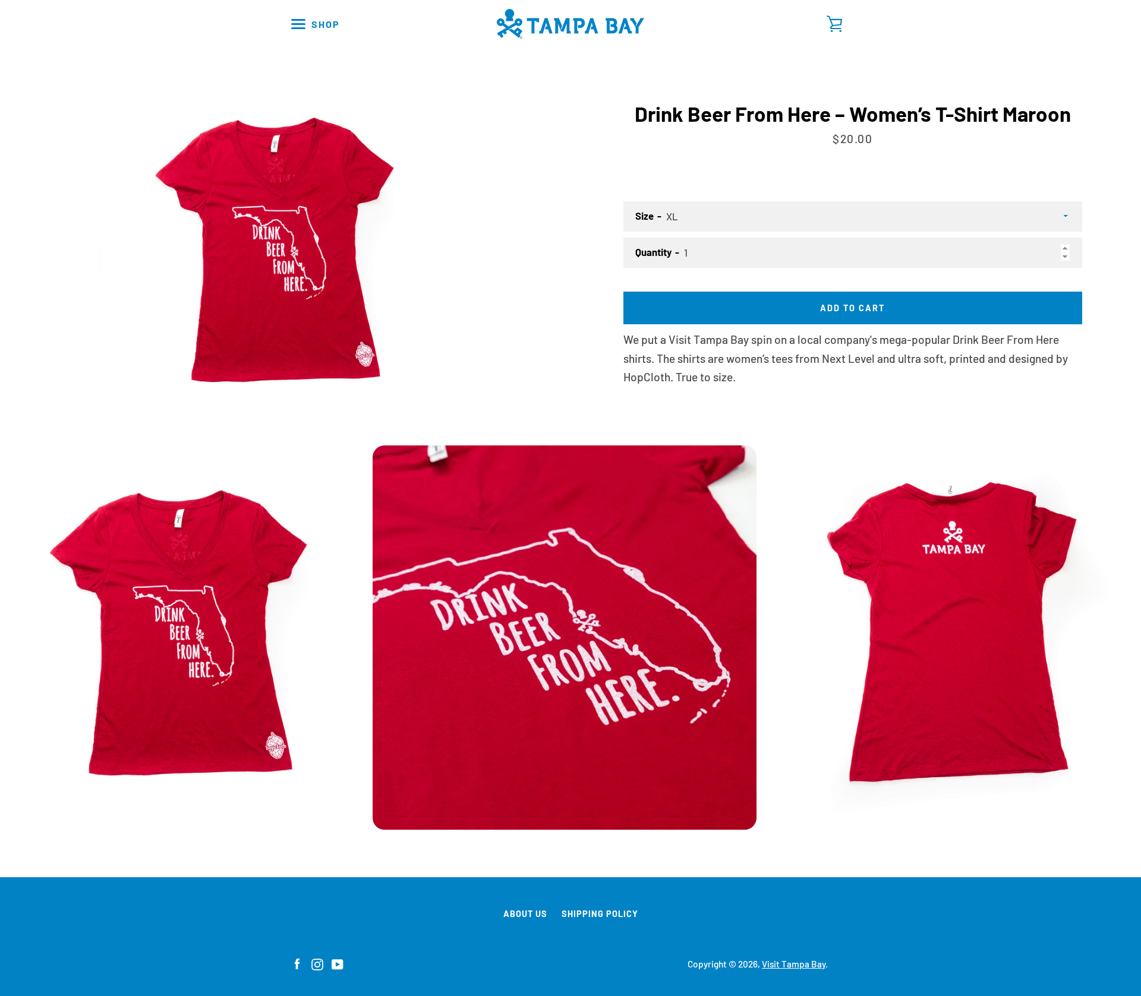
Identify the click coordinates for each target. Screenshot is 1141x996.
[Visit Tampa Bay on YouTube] (337, 963)
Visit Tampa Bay (793, 964)
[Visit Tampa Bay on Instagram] (317, 963)
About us (525, 914)
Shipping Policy (600, 914)
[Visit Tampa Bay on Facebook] (297, 963)
